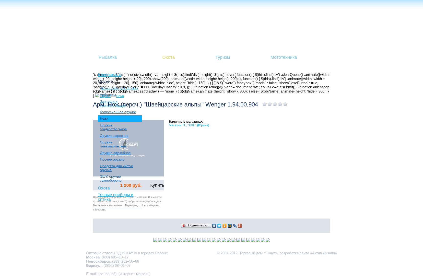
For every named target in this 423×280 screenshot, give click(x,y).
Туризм (222, 57)
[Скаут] (258, 241)
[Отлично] (285, 104)
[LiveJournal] (234, 225)
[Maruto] (170, 241)
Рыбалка (108, 57)
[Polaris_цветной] (209, 241)
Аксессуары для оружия (119, 88)
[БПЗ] (233, 241)
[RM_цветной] (160, 241)
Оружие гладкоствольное (113, 127)
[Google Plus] (240, 225)
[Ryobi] (248, 241)
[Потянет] (275, 104)
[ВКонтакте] (214, 225)
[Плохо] (269, 104)
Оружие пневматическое (113, 144)
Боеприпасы (109, 74)
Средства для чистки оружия (116, 168)
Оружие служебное (115, 153)
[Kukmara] (175, 241)
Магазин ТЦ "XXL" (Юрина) (189, 125)
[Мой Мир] (229, 225)
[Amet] (189, 241)
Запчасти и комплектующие (113, 103)
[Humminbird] (180, 241)
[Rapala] (238, 241)
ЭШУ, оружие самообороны (111, 178)
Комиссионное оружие (118, 112)
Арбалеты (108, 95)
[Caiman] (214, 241)
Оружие (105, 81)
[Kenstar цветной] (224, 241)
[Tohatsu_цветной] (253, 241)
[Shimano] (263, 241)
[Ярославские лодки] (219, 241)
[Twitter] (219, 225)
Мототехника (283, 57)
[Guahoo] (194, 241)
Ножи (104, 118)
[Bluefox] (165, 241)
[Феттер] (243, 241)
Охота (168, 57)
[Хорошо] (280, 104)
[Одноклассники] (224, 225)
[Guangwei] (185, 241)
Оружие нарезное (114, 136)
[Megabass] (199, 241)
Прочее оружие (112, 159)
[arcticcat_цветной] (204, 241)
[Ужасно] (264, 104)
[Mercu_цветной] (268, 241)
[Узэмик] (155, 241)
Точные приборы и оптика (115, 196)
